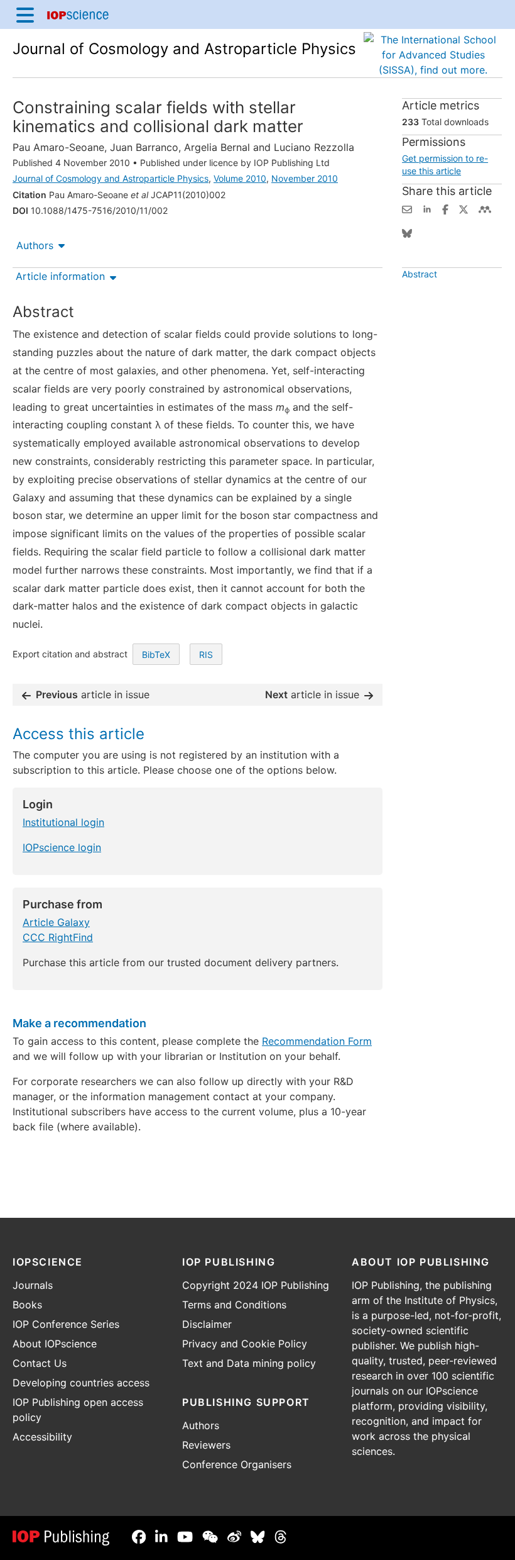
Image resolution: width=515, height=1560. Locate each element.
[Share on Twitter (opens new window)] (463, 208)
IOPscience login (62, 847)
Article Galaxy (56, 922)
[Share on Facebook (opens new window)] (445, 208)
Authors (34, 245)
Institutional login (63, 822)
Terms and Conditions (234, 1304)
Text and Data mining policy (249, 1363)
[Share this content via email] (407, 208)
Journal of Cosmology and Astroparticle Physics (184, 49)
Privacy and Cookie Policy (244, 1343)
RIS (206, 654)
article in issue (92, 694)
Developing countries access (81, 1382)
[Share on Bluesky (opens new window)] (407, 232)
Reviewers (206, 1445)
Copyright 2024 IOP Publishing (255, 1285)
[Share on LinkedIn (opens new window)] (427, 208)
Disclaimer (207, 1324)
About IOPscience (55, 1343)
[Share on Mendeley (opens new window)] (485, 208)
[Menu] (25, 14)
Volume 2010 (240, 178)
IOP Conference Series (66, 1324)
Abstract (419, 274)
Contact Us (40, 1363)
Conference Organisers (236, 1464)
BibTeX (156, 654)
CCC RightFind (58, 937)
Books (27, 1304)
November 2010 (304, 178)
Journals (33, 1285)
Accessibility (42, 1436)
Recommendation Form (317, 1041)
